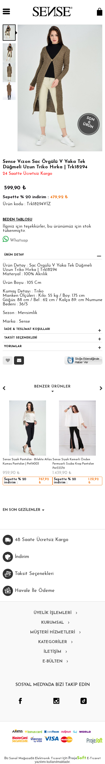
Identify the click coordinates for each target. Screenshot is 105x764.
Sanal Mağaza (19, 758)
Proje (77, 758)
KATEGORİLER (52, 642)
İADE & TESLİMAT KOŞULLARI (27, 329)
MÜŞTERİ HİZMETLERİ (52, 632)
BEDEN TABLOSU (17, 219)
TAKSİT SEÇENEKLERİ (20, 337)
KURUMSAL (52, 623)
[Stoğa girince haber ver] (83, 360)
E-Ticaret (94, 758)
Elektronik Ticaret (48, 758)
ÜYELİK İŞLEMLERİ (53, 613)
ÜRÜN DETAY (14, 254)
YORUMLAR (13, 346)
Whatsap (19, 240)
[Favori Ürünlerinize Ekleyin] (8, 360)
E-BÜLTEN (52, 662)
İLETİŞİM (52, 652)
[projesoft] (94, 741)
